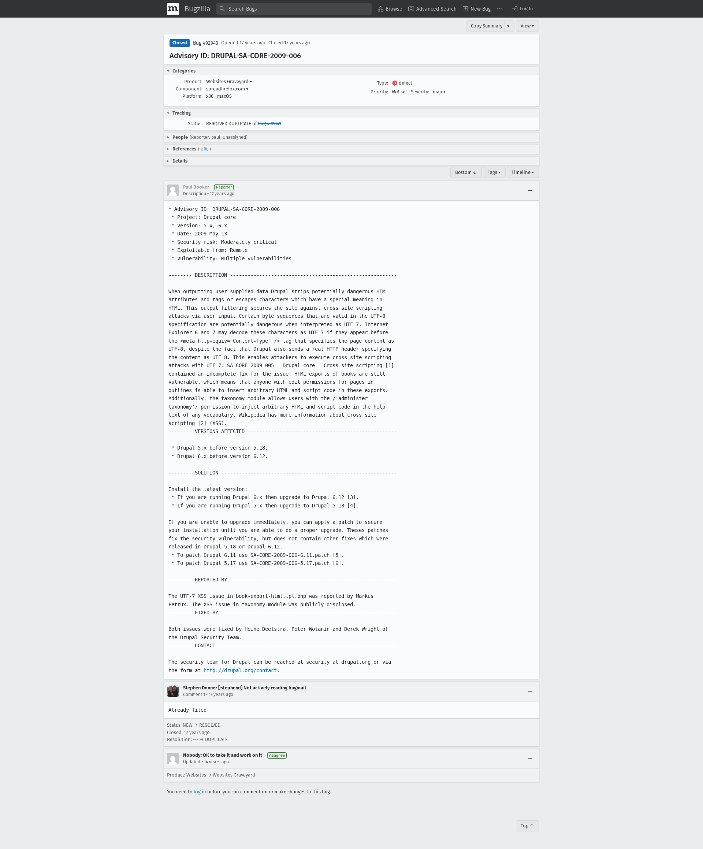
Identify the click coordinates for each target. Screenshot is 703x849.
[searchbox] (294, 9)
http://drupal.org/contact (240, 670)
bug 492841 (269, 123)
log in (200, 791)
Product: (193, 81)
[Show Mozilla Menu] (173, 9)
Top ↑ (527, 825)
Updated (191, 761)
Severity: (420, 91)
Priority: (379, 91)
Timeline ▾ (523, 172)
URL (204, 149)
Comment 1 (194, 694)
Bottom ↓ (466, 172)
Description (194, 193)
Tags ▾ (494, 172)
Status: (195, 123)
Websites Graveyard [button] (229, 81)
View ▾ (527, 26)
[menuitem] (390, 9)
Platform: (192, 96)
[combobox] (294, 9)
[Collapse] (530, 190)
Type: (382, 83)
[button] (522, 9)
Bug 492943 (205, 43)
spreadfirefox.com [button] (227, 89)
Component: (189, 89)
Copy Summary (486, 26)
